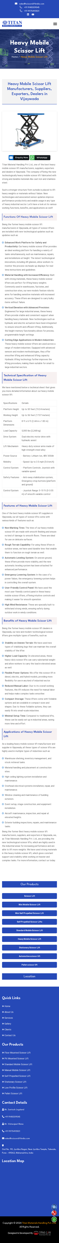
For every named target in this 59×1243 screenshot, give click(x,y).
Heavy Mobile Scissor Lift (29, 939)
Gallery (8, 1023)
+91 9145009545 (31, 8)
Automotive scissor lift (29, 956)
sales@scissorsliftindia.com (31, 4)
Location (29, 976)
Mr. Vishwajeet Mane (14, 1124)
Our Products (30, 884)
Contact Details (14, 1103)
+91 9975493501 (31, 11)
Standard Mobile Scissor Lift (29, 930)
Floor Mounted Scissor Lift (18, 1052)
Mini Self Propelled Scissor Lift (29, 913)
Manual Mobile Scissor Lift (17, 1070)
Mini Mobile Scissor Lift (29, 904)
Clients (8, 1029)
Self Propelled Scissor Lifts (29, 922)
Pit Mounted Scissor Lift (17, 1058)
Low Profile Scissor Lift (16, 1087)
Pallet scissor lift (29, 965)
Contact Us (10, 1035)
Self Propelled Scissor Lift (17, 1076)
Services (9, 1018)
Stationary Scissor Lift (29, 948)
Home (15, 57)
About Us (9, 1012)
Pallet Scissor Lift (13, 1093)
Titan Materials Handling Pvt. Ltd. (39, 1223)
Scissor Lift (29, 896)
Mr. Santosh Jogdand (14, 1110)
